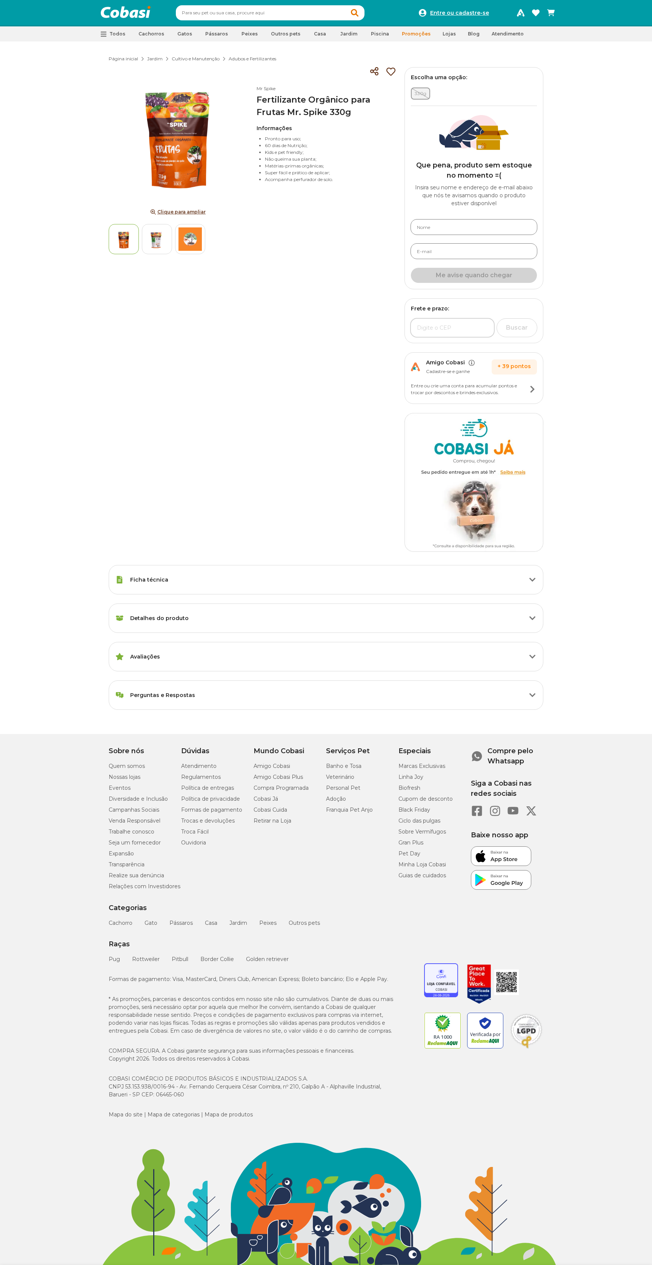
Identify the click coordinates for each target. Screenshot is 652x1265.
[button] (354, 12)
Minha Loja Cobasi (422, 864)
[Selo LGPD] (526, 1048)
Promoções (416, 34)
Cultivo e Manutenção (196, 58)
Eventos (120, 787)
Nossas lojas (124, 777)
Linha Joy (410, 777)
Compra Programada (281, 787)
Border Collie (217, 959)
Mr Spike (266, 88)
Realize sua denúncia (136, 875)
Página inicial (123, 58)
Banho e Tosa (343, 766)
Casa (211, 923)
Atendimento (508, 34)
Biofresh (409, 787)
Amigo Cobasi (272, 766)
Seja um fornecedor (135, 842)
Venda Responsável (134, 820)
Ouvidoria (193, 842)
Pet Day (409, 853)
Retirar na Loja (272, 820)
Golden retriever (267, 959)
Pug (114, 959)
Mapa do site (126, 1114)
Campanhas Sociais (134, 809)
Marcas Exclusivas (421, 766)
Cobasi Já (266, 798)
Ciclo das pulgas (419, 820)
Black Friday (414, 809)
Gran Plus (410, 842)
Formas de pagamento (211, 809)
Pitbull (180, 959)
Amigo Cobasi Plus (278, 777)
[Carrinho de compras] (550, 12)
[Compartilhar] (374, 71)
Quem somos (127, 766)
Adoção (336, 798)
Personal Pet (343, 787)
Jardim (155, 58)
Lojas (449, 34)
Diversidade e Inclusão (138, 798)
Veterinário (340, 777)
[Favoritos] (535, 12)
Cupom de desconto (425, 798)
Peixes (268, 923)
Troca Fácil (195, 831)
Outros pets (304, 923)
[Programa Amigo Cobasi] (520, 12)
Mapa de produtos (229, 1114)
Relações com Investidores (144, 886)
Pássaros (181, 923)
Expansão (121, 853)
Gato (151, 923)
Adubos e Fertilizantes (252, 58)
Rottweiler (146, 959)
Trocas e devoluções (208, 820)
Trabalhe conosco (131, 831)
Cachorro (120, 923)
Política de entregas (207, 787)
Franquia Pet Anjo (349, 809)
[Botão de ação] (532, 389)
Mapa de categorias (174, 1114)
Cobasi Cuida (270, 809)
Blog (474, 34)
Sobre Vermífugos (422, 831)
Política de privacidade (210, 798)
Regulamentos (201, 777)
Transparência (127, 864)
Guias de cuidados (422, 875)
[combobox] (270, 12)
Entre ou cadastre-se (459, 12)
